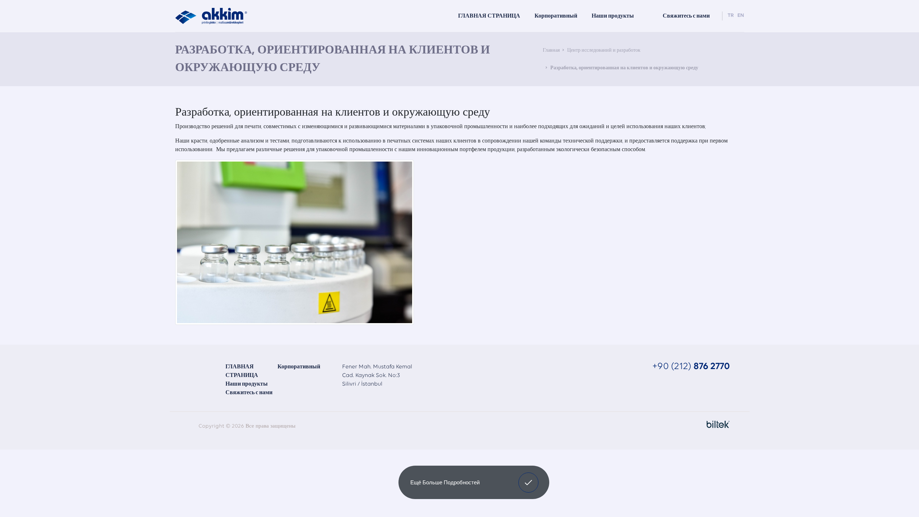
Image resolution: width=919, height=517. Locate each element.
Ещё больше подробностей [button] (445, 482)
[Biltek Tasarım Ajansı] (716, 424)
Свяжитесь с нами (248, 393)
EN (740, 15)
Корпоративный (298, 367)
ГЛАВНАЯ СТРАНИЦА (489, 16)
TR (731, 15)
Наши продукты (613, 16)
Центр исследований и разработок (603, 50)
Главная (551, 50)
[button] (528, 482)
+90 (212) (691, 367)
